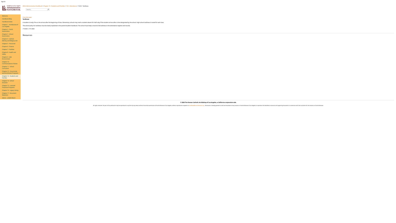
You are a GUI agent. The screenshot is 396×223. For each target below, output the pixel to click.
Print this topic (27, 17)
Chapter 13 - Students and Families (54, 6)
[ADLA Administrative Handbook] (11, 8)
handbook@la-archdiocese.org (196, 105)
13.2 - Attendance (71, 6)
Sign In (3, 1)
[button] (48, 9)
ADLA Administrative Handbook (32, 6)
